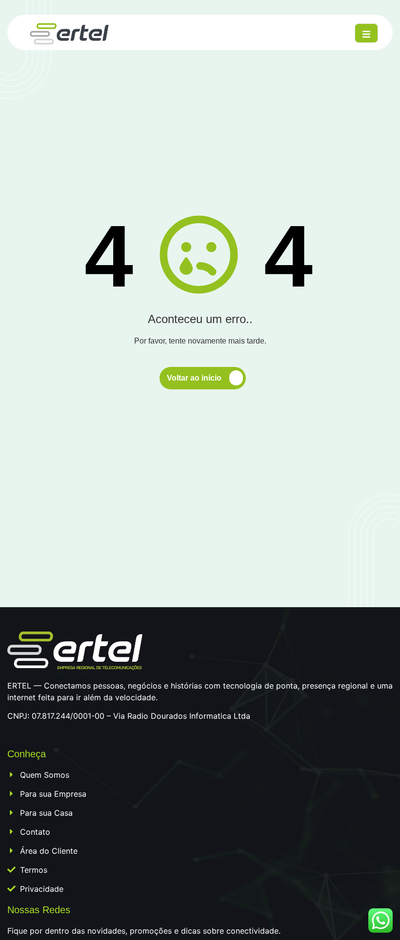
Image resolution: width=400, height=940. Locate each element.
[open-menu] (366, 33)
